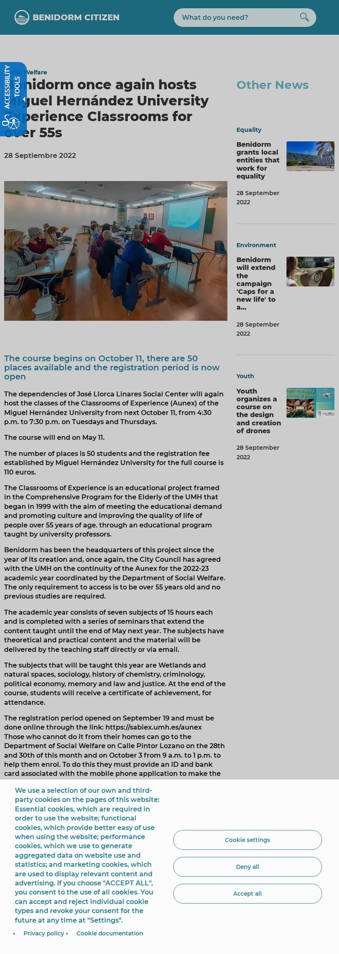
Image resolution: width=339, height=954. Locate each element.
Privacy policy (44, 933)
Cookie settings (247, 840)
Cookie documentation (109, 933)
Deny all (247, 866)
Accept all (247, 893)
